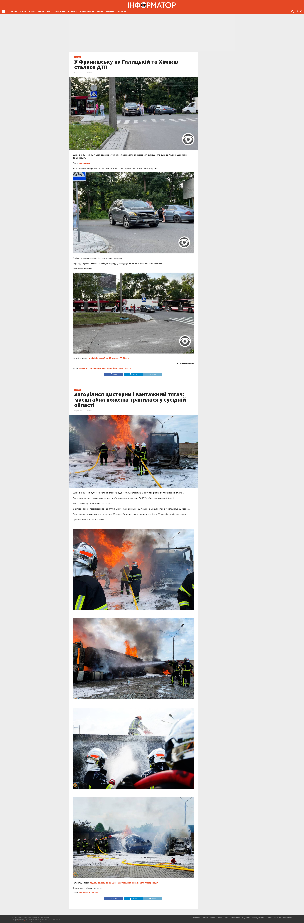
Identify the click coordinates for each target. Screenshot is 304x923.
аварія (82, 368)
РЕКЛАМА (110, 11)
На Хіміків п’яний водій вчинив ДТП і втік (109, 358)
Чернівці (94, 893)
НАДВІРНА (72, 11)
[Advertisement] (152, 32)
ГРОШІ (41, 11)
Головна (13, 11)
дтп (87, 368)
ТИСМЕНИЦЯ (60, 11)
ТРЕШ (49, 11)
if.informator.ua (23, 921)
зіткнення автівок (98, 368)
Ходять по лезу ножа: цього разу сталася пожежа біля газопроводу (124, 882)
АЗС (80, 893)
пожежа (86, 893)
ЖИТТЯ (23, 11)
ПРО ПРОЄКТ (122, 11)
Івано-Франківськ (115, 368)
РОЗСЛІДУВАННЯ (87, 11)
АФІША (100, 11)
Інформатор (84, 163)
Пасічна (127, 368)
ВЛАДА (32, 11)
